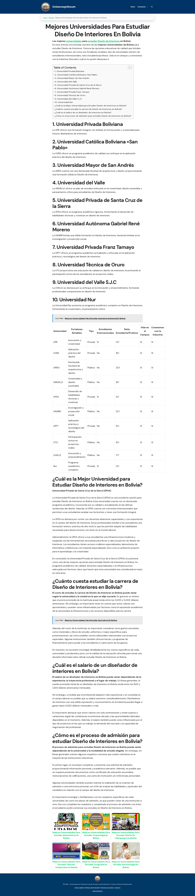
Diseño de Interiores (109, 41)
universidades (74, 41)
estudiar (92, 41)
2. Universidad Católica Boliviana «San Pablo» (76, 74)
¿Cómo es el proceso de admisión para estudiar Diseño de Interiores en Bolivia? (93, 116)
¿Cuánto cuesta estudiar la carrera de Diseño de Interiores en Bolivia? (88, 109)
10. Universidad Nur (64, 102)
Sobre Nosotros (97, 891)
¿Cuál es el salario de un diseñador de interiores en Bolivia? (83, 112)
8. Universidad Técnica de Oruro (70, 95)
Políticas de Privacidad (92, 888)
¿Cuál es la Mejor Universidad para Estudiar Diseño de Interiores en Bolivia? (91, 105)
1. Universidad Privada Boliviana (69, 71)
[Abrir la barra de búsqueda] (152, 7)
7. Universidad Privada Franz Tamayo (72, 92)
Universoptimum (63, 7)
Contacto (142, 7)
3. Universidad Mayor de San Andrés (72, 78)
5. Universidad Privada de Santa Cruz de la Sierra (78, 85)
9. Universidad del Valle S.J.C (68, 98)
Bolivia (51, 18)
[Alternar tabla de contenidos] (128, 67)
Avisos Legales (79, 888)
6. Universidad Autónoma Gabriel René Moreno (77, 88)
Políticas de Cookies (106, 888)
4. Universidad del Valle (66, 81)
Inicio (133, 7)
